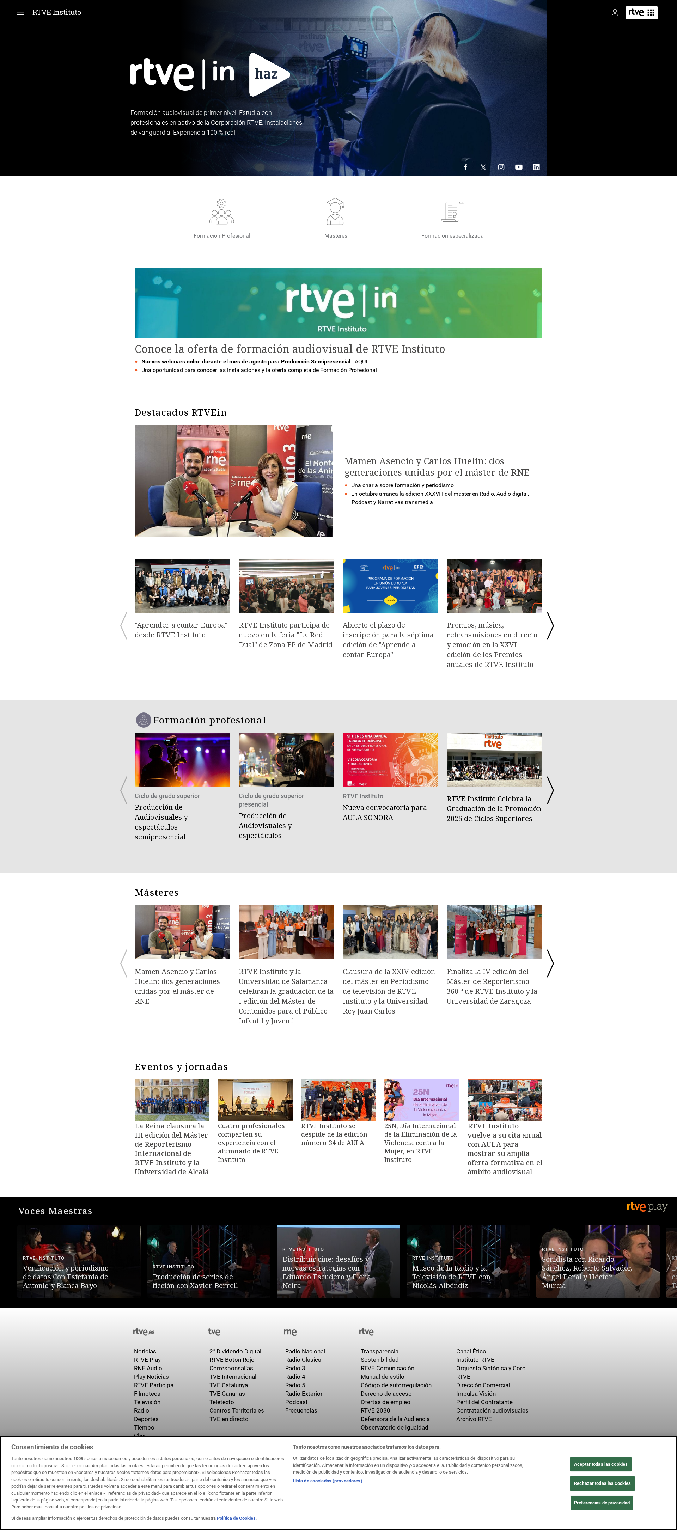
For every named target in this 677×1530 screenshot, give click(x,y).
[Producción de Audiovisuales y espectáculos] (286, 788)
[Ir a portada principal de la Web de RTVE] (167, 1331)
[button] (8, 1262)
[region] (338, 1483)
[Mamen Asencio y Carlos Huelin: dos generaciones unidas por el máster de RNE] (182, 956)
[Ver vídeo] (79, 1256)
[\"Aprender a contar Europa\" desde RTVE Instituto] (182, 600)
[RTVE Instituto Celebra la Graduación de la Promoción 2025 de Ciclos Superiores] (494, 779)
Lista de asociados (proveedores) (327, 1480)
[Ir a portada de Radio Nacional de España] (319, 1331)
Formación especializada (452, 235)
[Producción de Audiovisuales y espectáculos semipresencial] (182, 788)
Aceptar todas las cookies (601, 1464)
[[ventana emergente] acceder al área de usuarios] (614, 12)
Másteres (335, 235)
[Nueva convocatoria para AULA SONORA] (390, 779)
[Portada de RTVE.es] (641, 12)
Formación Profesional (222, 235)
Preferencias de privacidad (602, 1502)
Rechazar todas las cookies (602, 1483)
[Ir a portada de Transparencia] (450, 1331)
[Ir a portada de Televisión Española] (243, 1331)
